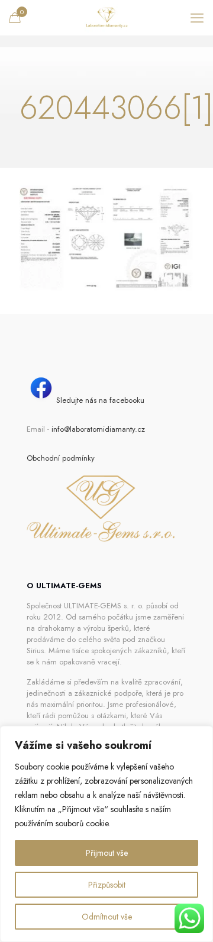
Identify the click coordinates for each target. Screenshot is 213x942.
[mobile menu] (197, 18)
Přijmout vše (107, 853)
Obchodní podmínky (61, 458)
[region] (106, 834)
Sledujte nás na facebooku (100, 400)
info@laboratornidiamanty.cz (98, 429)
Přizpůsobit (106, 885)
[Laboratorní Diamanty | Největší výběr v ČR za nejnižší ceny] (106, 17)
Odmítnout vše (107, 917)
